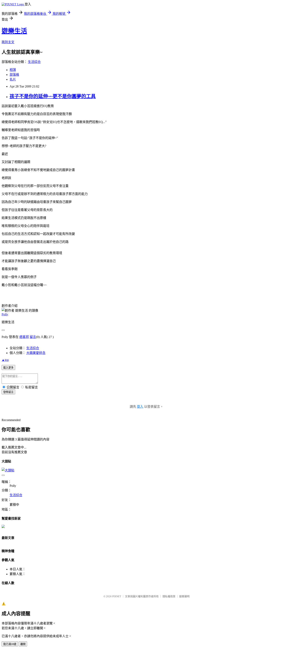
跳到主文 (8, 42)
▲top (5, 360)
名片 (13, 79)
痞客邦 (24, 337)
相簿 (13, 70)
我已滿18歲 (9, 644)
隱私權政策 (168, 596)
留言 (33, 337)
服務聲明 (184, 596)
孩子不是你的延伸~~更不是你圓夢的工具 (53, 96)
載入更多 (8, 367)
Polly (5, 314)
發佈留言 (8, 392)
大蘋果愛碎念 (35, 353)
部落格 (14, 74)
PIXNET (116, 596)
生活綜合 (34, 62)
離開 (23, 644)
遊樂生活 (14, 31)
